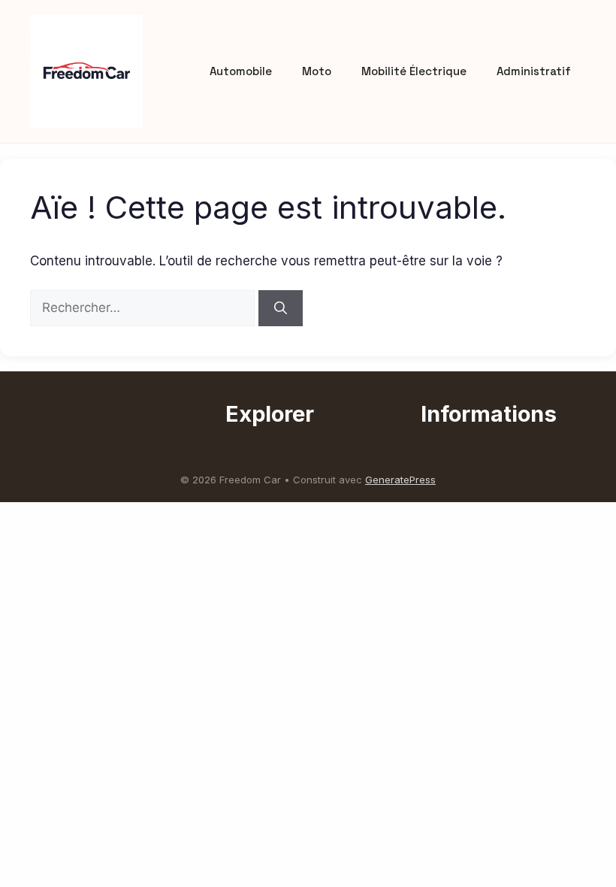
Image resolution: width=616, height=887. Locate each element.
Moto (316, 71)
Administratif (534, 71)
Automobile (241, 71)
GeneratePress (400, 480)
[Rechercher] (280, 308)
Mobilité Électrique (414, 71)
